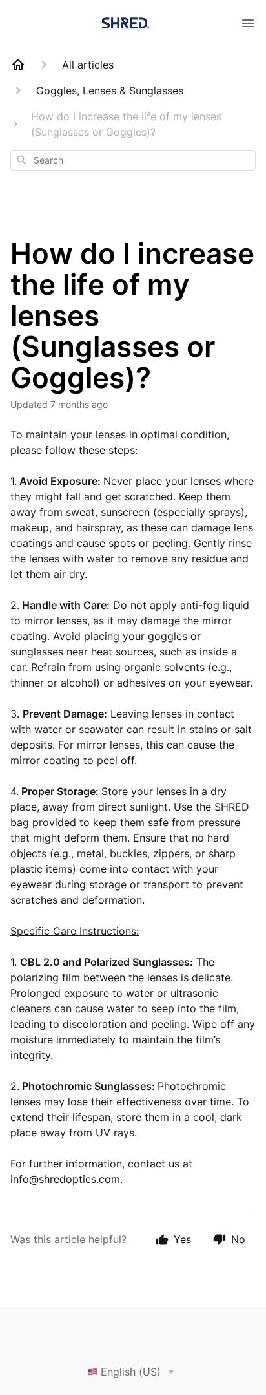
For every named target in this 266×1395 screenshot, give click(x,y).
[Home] (18, 64)
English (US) (131, 1371)
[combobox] (133, 160)
